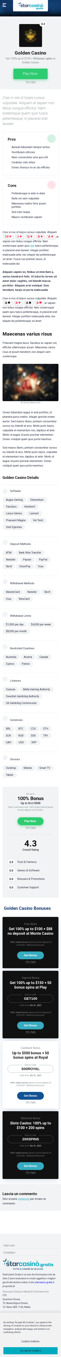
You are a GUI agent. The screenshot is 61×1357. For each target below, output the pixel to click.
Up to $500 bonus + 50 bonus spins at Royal (30, 1055)
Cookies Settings (30, 1341)
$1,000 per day (15, 624)
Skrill (9, 566)
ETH (45, 728)
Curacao (10, 689)
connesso (23, 1198)
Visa (40, 566)
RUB (20, 735)
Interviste (9, 1245)
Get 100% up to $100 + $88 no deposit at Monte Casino (30, 931)
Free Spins (30, 924)
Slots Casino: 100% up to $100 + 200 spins (30, 1125)
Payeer (27, 559)
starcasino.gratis (44, 1282)
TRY (45, 735)
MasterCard (13, 592)
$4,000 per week (41, 624)
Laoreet (34, 513)
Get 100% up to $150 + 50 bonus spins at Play (30, 985)
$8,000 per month (16, 631)
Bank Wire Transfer (30, 552)
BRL (8, 728)
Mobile (28, 768)
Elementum (37, 499)
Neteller (10, 559)
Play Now (30, 73)
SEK (33, 735)
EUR (8, 735)
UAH (8, 742)
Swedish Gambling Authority (22, 696)
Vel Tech (38, 520)
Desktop (11, 768)
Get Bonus (30, 955)
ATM (8, 552)
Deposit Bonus (30, 977)
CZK (33, 728)
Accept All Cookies (30, 1350)
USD (21, 742)
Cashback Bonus (30, 1048)
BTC (20, 728)
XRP (34, 742)
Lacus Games (14, 513)
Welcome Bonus (30, 1118)
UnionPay (24, 566)
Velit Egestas (14, 527)
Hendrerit (29, 506)
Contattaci (9, 1252)
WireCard (24, 598)
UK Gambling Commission (21, 703)
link (32, 245)
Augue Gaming (14, 499)
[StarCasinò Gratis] (30, 5)
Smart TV (44, 768)
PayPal (43, 559)
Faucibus (11, 506)
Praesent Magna (15, 520)
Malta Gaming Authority (36, 689)
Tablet (9, 774)
